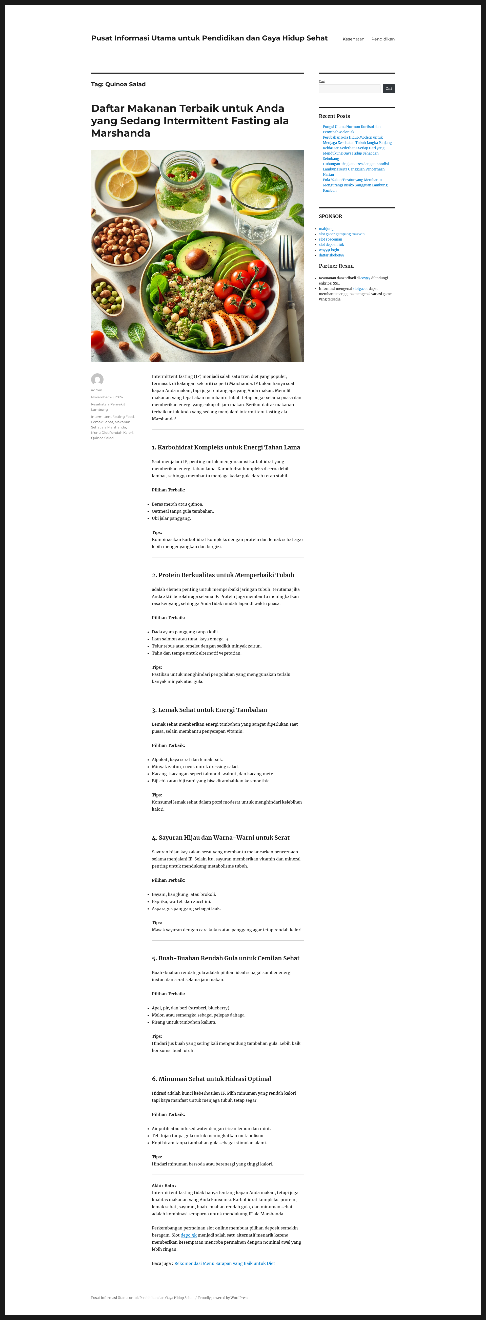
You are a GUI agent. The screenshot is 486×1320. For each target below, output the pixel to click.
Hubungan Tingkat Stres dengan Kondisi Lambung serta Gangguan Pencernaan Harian (356, 169)
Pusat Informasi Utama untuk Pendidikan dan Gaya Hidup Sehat (209, 38)
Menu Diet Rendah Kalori (112, 432)
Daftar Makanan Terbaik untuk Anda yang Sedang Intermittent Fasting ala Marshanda (190, 120)
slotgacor (360, 289)
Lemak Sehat (102, 422)
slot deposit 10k (331, 245)
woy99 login (329, 250)
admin (96, 390)
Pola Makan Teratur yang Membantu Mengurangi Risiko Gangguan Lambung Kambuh (355, 185)
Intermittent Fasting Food (112, 417)
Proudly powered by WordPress (223, 1298)
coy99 (365, 278)
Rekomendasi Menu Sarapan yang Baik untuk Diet (224, 1263)
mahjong (326, 229)
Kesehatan (353, 39)
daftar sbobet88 (331, 255)
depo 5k (189, 1235)
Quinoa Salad (102, 438)
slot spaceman (330, 239)
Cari (322, 81)
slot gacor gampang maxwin (342, 234)
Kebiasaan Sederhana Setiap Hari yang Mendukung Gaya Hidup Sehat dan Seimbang (353, 153)
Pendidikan (383, 39)
